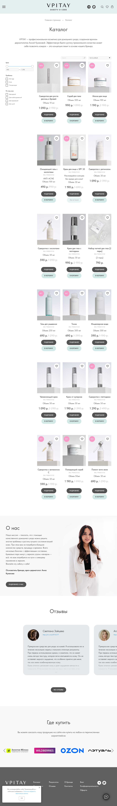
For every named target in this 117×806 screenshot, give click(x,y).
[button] (102, 6)
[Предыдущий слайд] (4, 751)
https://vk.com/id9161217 (51, 635)
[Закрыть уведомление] (39, 787)
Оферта (83, 790)
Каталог (68, 20)
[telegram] (89, 8)
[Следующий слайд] (113, 751)
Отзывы (52, 786)
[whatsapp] (94, 8)
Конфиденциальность (89, 786)
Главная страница (53, 20)
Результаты (53, 782)
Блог (82, 782)
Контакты (68, 786)
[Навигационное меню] (3, 7)
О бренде (68, 782)
